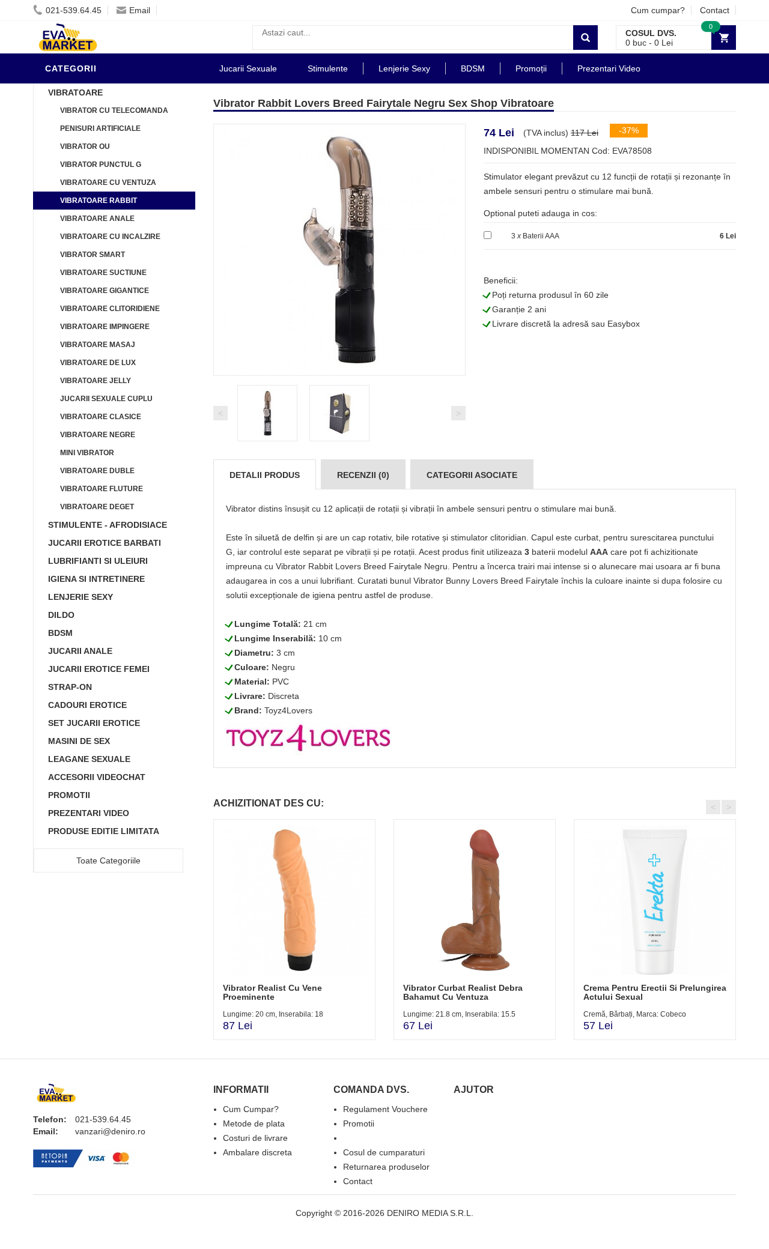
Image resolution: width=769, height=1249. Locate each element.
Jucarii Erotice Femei (99, 669)
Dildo (61, 615)
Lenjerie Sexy (80, 597)
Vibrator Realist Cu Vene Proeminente (272, 992)
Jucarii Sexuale (248, 68)
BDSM (60, 633)
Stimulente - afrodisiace (107, 525)
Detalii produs (264, 475)
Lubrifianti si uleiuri (98, 561)
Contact (714, 10)
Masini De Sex (79, 741)
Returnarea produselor (386, 1167)
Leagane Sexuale (89, 759)
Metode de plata (254, 1123)
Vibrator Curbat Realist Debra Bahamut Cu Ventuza (463, 992)
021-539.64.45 (74, 10)
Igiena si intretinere (96, 579)
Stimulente (328, 68)
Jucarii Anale (80, 651)
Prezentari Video (88, 813)
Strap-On (70, 687)
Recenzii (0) (363, 475)
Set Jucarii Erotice (94, 723)
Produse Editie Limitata (103, 831)
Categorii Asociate (472, 475)
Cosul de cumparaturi (384, 1152)
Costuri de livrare (255, 1138)
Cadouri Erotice (87, 705)
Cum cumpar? (658, 10)
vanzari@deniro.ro (110, 1131)
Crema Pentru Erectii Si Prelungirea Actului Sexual (654, 992)
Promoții (531, 68)
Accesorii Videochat (96, 777)
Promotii (69, 795)
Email (139, 10)
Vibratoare (75, 92)
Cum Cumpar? (251, 1109)
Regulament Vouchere (385, 1109)
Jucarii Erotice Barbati (104, 543)
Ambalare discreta (257, 1152)
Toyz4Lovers (288, 710)
